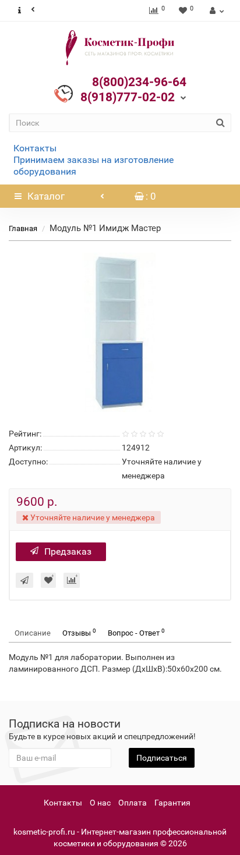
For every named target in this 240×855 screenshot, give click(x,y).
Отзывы (79, 632)
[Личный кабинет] (215, 10)
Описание (33, 633)
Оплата (132, 802)
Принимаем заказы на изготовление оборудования (93, 165)
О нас (100, 802)
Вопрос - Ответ (136, 632)
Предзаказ (67, 551)
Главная (23, 228)
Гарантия (172, 802)
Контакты (35, 148)
